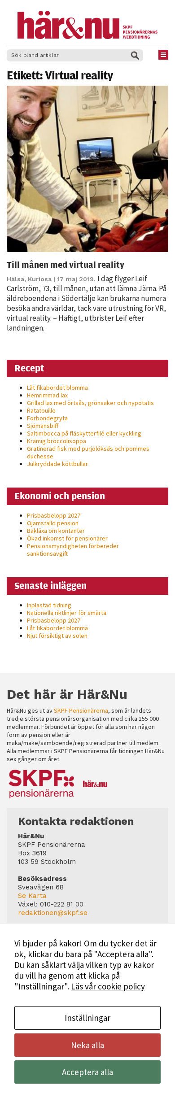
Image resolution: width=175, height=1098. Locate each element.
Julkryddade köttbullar (57, 464)
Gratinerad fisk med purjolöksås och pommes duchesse (88, 452)
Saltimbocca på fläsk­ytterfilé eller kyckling (84, 433)
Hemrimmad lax (47, 395)
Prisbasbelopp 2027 (53, 515)
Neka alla (87, 1045)
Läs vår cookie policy (108, 986)
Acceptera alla (87, 1072)
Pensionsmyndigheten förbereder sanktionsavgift (73, 550)
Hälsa (15, 279)
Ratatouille (41, 410)
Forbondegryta (47, 418)
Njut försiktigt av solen (57, 636)
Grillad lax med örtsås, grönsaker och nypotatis (90, 403)
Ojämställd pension (53, 523)
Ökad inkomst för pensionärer (67, 538)
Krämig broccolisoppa (56, 441)
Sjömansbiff (42, 426)
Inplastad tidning (49, 605)
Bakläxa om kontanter (56, 531)
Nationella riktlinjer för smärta (66, 613)
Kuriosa (40, 279)
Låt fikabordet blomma (57, 387)
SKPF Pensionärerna (81, 710)
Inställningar (87, 1017)
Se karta (32, 896)
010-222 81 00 (61, 904)
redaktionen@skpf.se (53, 913)
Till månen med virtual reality (65, 264)
